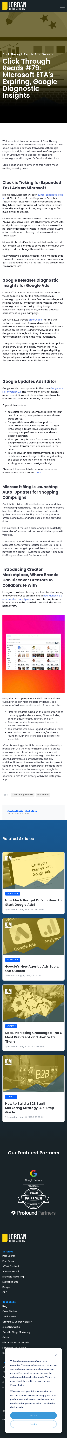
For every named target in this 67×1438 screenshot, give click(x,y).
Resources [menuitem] (9, 1302)
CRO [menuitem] (4, 1292)
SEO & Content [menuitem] (10, 1266)
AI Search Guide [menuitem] (11, 1327)
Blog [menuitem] (4, 1306)
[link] (14, 5)
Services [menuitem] (7, 1251)
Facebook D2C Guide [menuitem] (14, 1347)
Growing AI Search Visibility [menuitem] (17, 1321)
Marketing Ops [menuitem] (10, 1282)
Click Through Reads (17, 54)
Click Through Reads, (22, 794)
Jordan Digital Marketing (22, 811)
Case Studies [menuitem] (9, 1311)
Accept (33, 1415)
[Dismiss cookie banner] (55, 1355)
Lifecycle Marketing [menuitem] (13, 1276)
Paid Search (44, 54)
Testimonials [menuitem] (9, 1316)
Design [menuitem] (6, 1287)
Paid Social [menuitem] (8, 1261)
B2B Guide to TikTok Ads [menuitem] (15, 1342)
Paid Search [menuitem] (8, 1255)
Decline (33, 1424)
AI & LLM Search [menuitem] (11, 1271)
